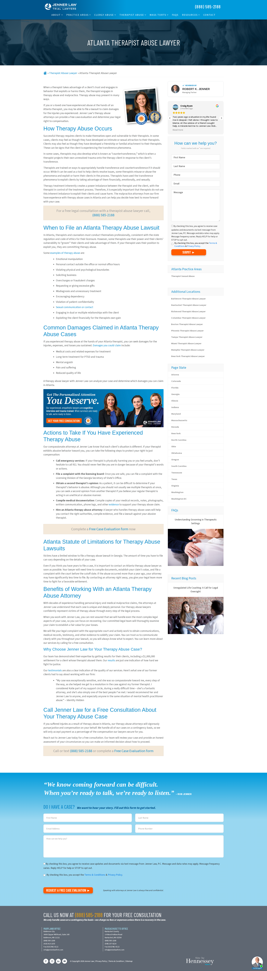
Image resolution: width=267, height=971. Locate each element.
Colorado (176, 381)
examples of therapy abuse (65, 253)
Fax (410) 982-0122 (51, 946)
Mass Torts (158, 15)
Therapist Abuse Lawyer (63, 73)
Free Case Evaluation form (108, 529)
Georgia (175, 394)
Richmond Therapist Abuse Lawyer (188, 311)
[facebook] (45, 961)
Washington (177, 492)
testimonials (55, 670)
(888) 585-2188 (208, 6)
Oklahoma (176, 453)
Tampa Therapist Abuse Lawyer (186, 337)
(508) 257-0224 (110, 943)
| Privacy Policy (101, 961)
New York (176, 433)
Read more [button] (178, 130)
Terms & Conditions (94, 874)
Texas (174, 479)
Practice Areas (77, 15)
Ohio (173, 446)
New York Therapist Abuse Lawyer (188, 356)
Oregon (175, 459)
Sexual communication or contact (74, 307)
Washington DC (179, 498)
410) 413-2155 (49, 943)
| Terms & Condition (116, 961)
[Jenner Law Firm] (60, 6)
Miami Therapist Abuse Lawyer (186, 343)
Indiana (175, 407)
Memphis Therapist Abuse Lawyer (187, 349)
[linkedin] (58, 961)
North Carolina (178, 439)
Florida (174, 387)
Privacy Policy (194, 246)
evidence (114, 504)
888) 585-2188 (49, 940)
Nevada (175, 426)
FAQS (175, 15)
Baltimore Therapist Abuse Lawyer (188, 298)
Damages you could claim (107, 345)
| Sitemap (128, 961)
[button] (221, 118)
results (111, 660)
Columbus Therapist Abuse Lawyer (188, 317)
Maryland (176, 413)
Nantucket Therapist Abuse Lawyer (188, 305)
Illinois (174, 400)
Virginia (175, 485)
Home (45, 73)
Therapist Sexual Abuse (183, 276)
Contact (209, 15)
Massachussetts (179, 420)
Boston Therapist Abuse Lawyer (187, 324)
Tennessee (176, 472)
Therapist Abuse (131, 15)
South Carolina (178, 466)
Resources (190, 15)
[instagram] (52, 961)
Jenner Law (89, 961)
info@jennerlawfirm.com (53, 949)
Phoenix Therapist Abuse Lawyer (187, 330)
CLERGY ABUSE (104, 15)
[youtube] (64, 961)
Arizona (175, 374)
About (56, 15)
